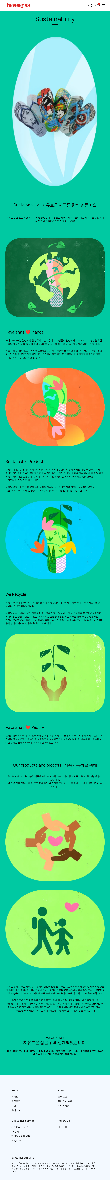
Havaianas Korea (26, 1157)
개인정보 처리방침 (20, 1136)
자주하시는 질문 (19, 1126)
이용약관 (16, 1140)
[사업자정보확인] (89, 1166)
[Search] (90, 6)
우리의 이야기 (65, 1101)
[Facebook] (59, 1126)
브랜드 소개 (64, 1096)
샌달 (13, 1105)
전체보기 (16, 1096)
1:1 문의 (15, 1131)
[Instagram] (66, 1126)
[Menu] (104, 6)
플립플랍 (16, 1101)
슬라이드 (16, 1110)
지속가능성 (63, 1105)
